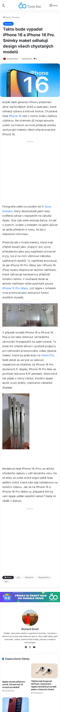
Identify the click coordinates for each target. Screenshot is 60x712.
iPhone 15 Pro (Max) (15, 288)
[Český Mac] (30, 5)
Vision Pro (47, 355)
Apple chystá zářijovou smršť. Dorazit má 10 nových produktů (13, 684)
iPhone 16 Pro (43, 577)
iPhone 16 (15, 116)
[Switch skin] (3, 6)
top (6, 581)
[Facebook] (26, 647)
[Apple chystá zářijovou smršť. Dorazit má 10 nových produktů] (15, 671)
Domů (8, 17)
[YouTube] (34, 647)
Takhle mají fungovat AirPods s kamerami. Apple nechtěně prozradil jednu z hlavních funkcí (43, 685)
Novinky (16, 17)
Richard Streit (12, 59)
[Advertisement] (30, 173)
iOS (18, 577)
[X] (30, 647)
